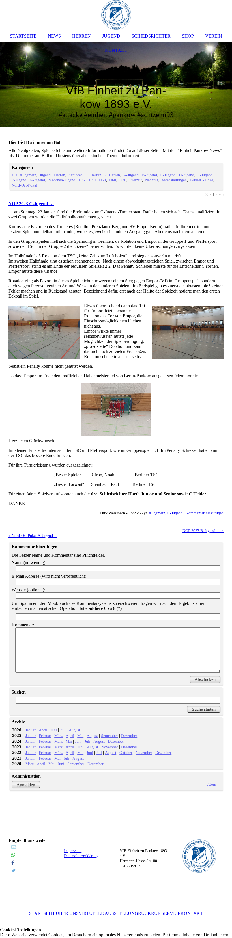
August (74, 730)
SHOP (188, 36)
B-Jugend (149, 175)
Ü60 (112, 180)
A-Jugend (131, 175)
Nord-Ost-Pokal (24, 185)
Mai (80, 735)
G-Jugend (37, 180)
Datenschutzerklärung (81, 856)
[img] (116, 84)
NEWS (54, 36)
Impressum (72, 851)
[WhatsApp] (13, 854)
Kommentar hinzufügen (205, 513)
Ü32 (82, 180)
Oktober (125, 752)
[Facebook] (12, 862)
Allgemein (28, 175)
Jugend (45, 175)
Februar (45, 735)
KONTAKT (192, 913)
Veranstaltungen (174, 180)
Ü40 (92, 180)
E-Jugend (204, 175)
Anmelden (25, 784)
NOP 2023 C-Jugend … (31, 203)
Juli (63, 730)
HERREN (81, 36)
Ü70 (122, 180)
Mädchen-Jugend (61, 180)
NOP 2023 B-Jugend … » (203, 530)
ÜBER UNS (67, 913)
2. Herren (112, 175)
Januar (30, 730)
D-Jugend (186, 175)
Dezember (129, 735)
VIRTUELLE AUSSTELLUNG (108, 913)
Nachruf (151, 180)
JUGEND (111, 36)
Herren (59, 175)
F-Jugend (19, 180)
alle (14, 175)
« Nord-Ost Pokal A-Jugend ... (32, 535)
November (109, 747)
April (43, 730)
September (109, 735)
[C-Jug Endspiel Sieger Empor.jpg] (116, 409)
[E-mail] (13, 846)
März (58, 735)
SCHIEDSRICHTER (151, 36)
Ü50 (102, 180)
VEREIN (213, 36)
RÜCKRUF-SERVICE (159, 913)
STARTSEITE (42, 913)
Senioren (75, 175)
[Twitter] (13, 870)
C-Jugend (167, 175)
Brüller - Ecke (201, 180)
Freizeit (136, 180)
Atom (211, 784)
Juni (53, 730)
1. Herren (93, 175)
